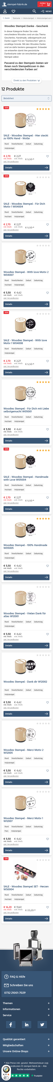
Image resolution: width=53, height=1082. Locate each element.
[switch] (6, 1077)
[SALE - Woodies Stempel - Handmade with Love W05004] (25, 462)
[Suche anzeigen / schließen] (34, 11)
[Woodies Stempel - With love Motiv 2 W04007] (25, 257)
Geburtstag (38, 144)
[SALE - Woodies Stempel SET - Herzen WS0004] (25, 871)
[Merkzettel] (13, 11)
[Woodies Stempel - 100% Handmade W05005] (25, 530)
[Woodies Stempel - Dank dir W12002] (25, 667)
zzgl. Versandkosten (11, 162)
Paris (6, 831)
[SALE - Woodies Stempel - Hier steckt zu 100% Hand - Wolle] (25, 120)
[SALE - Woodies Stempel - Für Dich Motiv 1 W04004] (25, 189)
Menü (49, 11)
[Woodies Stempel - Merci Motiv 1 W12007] (25, 803)
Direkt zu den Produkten (25, 80)
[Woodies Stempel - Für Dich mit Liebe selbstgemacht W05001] (25, 394)
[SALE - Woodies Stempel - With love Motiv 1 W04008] (25, 325)
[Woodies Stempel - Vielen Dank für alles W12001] (25, 598)
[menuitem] (46, 11)
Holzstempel (9, 148)
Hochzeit (8, 216)
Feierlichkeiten (17, 144)
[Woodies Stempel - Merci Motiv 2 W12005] (25, 735)
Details (8, 167)
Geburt (28, 144)
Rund (7, 144)
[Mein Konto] (4, 11)
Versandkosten (13, 1066)
